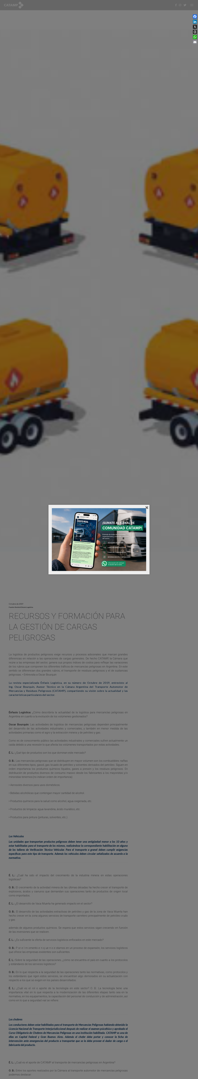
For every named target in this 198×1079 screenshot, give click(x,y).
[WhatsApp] (194, 37)
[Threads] (194, 31)
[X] (194, 26)
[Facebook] (194, 16)
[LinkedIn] (194, 21)
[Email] (194, 42)
